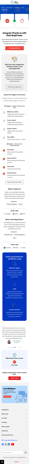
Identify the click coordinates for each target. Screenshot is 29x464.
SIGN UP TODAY (14, 378)
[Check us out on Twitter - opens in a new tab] (6, 444)
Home (3, 7)
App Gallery (9, 7)
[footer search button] (25, 452)
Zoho (14, 238)
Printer (20, 204)
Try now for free (14, 48)
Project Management (19, 234)
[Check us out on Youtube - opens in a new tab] (12, 444)
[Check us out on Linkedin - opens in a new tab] (9, 444)
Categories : (14, 201)
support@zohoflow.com (10, 440)
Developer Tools (8, 234)
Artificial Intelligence (12, 204)
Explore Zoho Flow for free (14, 182)
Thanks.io (17, 7)
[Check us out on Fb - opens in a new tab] (3, 444)
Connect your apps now (14, 87)
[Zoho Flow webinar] (14, 394)
